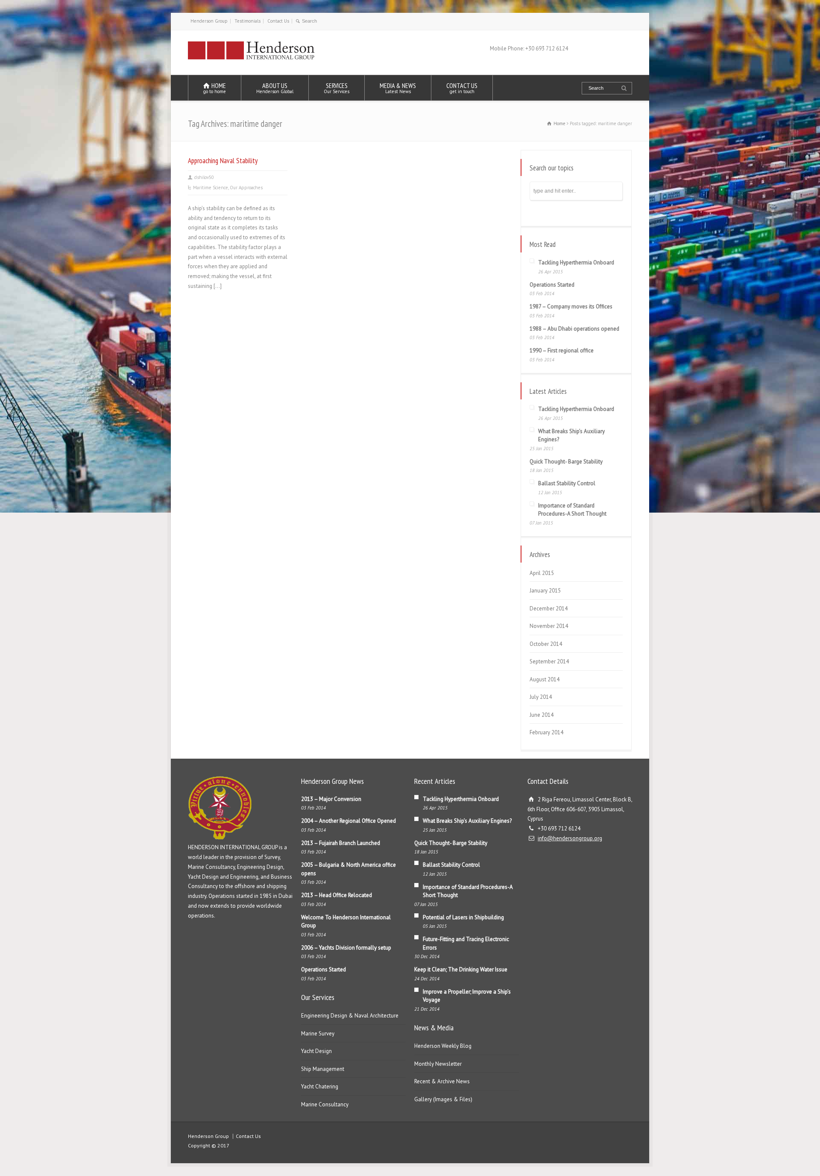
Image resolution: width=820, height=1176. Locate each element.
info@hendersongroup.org (570, 838)
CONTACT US (461, 87)
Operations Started (552, 284)
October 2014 (546, 644)
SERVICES (336, 87)
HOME (214, 87)
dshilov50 (204, 177)
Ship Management (322, 1069)
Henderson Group (209, 21)
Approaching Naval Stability (223, 160)
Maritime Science (210, 188)
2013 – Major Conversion (331, 799)
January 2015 (545, 590)
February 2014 (546, 732)
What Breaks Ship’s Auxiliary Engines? (467, 820)
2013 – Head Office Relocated (336, 895)
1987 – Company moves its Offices (571, 306)
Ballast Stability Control (566, 483)
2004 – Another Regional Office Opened (348, 820)
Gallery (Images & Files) (443, 1099)
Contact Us (278, 21)
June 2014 (542, 715)
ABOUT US (274, 87)
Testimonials (247, 21)
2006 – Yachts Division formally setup (346, 947)
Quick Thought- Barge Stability (566, 461)
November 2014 (549, 626)
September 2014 (549, 661)
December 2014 (549, 608)
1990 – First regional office (562, 350)
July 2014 (541, 697)
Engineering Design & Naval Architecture (349, 1015)
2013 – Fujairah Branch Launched (340, 843)
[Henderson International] (251, 58)
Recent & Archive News (442, 1081)
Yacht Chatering (319, 1086)
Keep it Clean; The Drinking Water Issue (460, 969)
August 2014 (544, 679)
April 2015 (542, 573)
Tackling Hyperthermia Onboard (576, 262)
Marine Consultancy (324, 1104)
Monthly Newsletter (438, 1063)
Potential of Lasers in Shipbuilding (463, 917)
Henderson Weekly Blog (443, 1046)
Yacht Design (316, 1051)
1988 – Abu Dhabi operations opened (574, 328)
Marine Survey (317, 1033)
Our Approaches (246, 188)
